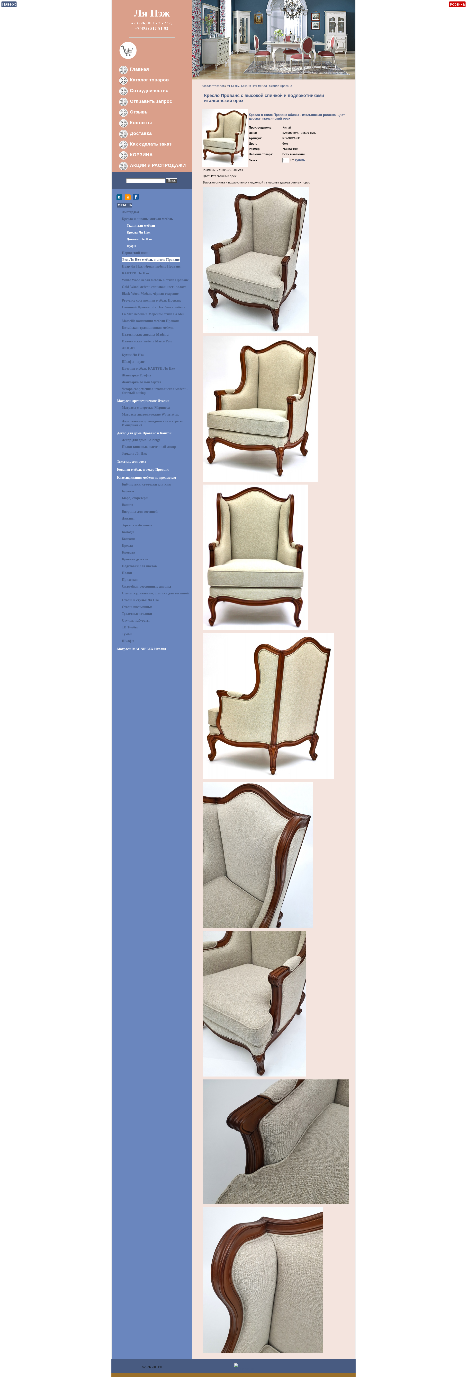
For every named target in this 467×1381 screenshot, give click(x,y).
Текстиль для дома (131, 461)
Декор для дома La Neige (141, 440)
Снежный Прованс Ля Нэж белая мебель (153, 307)
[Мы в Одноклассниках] (128, 198)
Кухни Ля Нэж (133, 355)
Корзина (457, 4)
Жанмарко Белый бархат (141, 382)
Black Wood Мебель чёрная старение (150, 293)
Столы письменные (137, 607)
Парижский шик (135, 253)
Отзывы (139, 111)
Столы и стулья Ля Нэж (140, 600)
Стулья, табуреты (136, 620)
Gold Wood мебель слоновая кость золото (154, 287)
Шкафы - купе (133, 362)
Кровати (128, 552)
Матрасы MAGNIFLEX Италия (141, 649)
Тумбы (127, 634)
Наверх (9, 4)
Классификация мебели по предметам (146, 477)
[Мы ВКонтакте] (120, 198)
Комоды (128, 532)
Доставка (141, 133)
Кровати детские (135, 559)
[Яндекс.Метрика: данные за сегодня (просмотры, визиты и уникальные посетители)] (244, 1366)
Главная (139, 69)
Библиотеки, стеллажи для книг (147, 484)
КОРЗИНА (141, 154)
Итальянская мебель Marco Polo (147, 341)
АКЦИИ (128, 348)
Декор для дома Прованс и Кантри (144, 433)
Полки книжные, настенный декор (149, 447)
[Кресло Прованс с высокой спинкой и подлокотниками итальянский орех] (225, 166)
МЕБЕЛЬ (124, 205)
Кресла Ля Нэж (138, 232)
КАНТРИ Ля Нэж (135, 273)
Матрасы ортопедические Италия (143, 401)
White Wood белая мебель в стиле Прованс (155, 280)
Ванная (127, 505)
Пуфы (131, 246)
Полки (127, 573)
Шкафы (128, 641)
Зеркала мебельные (137, 525)
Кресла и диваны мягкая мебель (147, 219)
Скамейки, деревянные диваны (146, 586)
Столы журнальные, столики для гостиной (155, 593)
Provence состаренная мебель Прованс (151, 300)
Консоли (128, 539)
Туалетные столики (137, 614)
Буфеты (128, 491)
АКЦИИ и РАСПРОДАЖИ (158, 165)
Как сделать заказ (150, 144)
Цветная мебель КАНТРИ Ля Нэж (148, 368)
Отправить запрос (151, 101)
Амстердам (130, 212)
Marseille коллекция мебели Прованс (150, 321)
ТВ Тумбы (130, 627)
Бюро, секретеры (135, 498)
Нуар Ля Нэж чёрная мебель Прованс (151, 266)
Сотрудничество (149, 90)
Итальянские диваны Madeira (145, 334)
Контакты (141, 122)
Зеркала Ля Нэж (134, 453)
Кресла (127, 545)
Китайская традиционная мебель (147, 328)
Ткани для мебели (141, 225)
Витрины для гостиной (140, 511)
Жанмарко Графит (136, 375)
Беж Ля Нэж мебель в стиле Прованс (151, 259)
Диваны (128, 518)
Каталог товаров (149, 79)
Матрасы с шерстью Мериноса (146, 407)
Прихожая (130, 580)
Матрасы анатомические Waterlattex (150, 414)
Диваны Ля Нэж (139, 239)
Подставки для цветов (139, 566)
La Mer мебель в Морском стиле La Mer (153, 314)
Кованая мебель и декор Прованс (143, 469)
